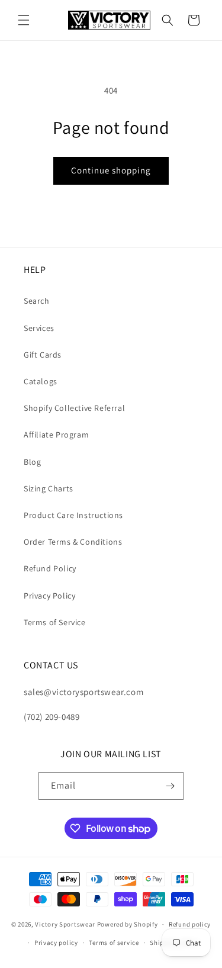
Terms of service (114, 942)
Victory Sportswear (65, 924)
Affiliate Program (56, 434)
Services (39, 328)
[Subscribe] (170, 786)
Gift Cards (43, 354)
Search (37, 300)
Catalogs (40, 381)
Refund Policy (50, 568)
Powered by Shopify (127, 924)
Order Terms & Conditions (73, 541)
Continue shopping (111, 170)
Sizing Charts (48, 488)
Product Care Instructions (73, 515)
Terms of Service (55, 622)
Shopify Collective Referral (74, 408)
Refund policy (190, 924)
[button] (24, 20)
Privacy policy (56, 942)
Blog (32, 461)
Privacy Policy (49, 595)
